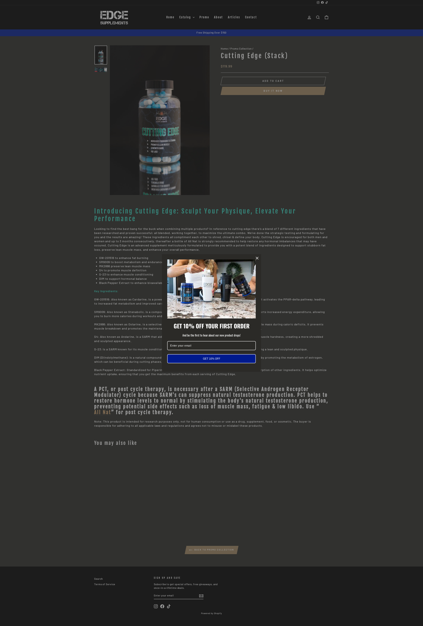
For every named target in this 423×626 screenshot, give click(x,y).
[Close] (257, 258)
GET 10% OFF (211, 358)
